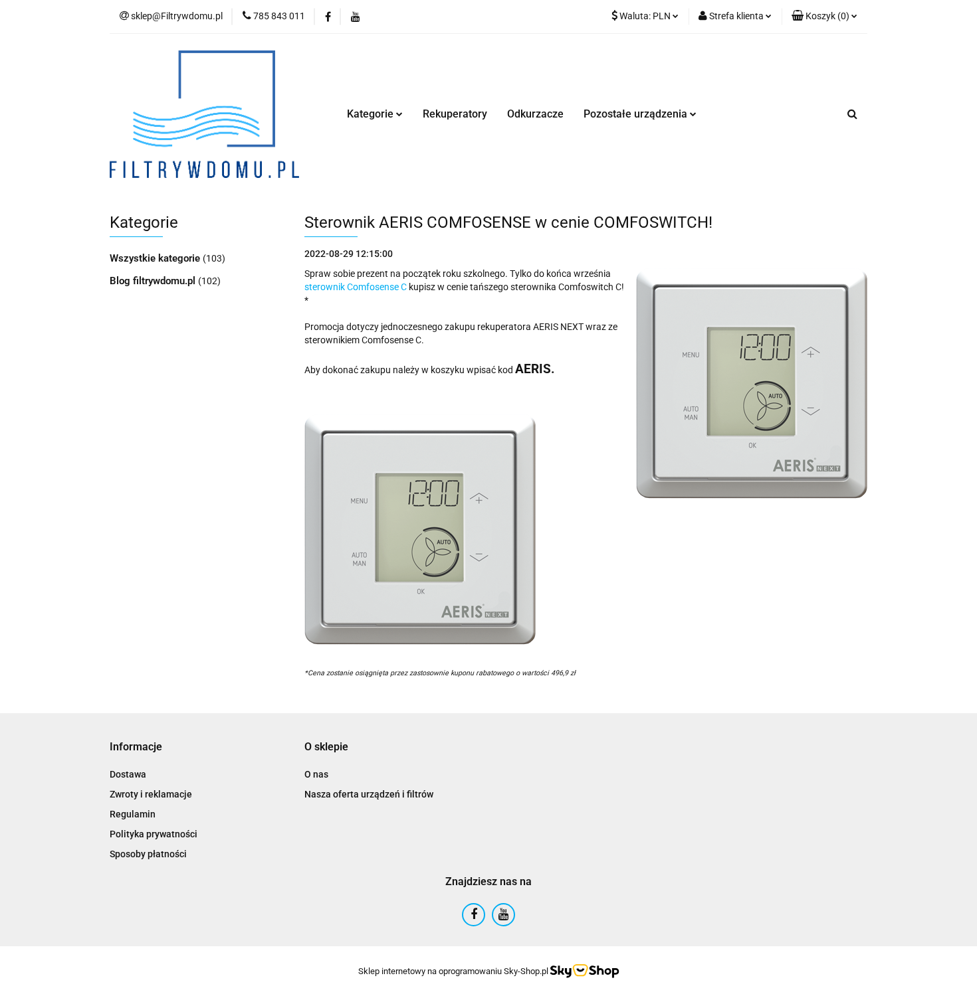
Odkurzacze (535, 114)
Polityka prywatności (153, 834)
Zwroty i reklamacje (151, 794)
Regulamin (133, 814)
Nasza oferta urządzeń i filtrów (368, 794)
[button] (824, 16)
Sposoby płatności (148, 854)
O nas (316, 774)
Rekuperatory (455, 114)
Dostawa (128, 774)
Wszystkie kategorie (156, 258)
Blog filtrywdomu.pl (154, 281)
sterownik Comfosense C (355, 287)
